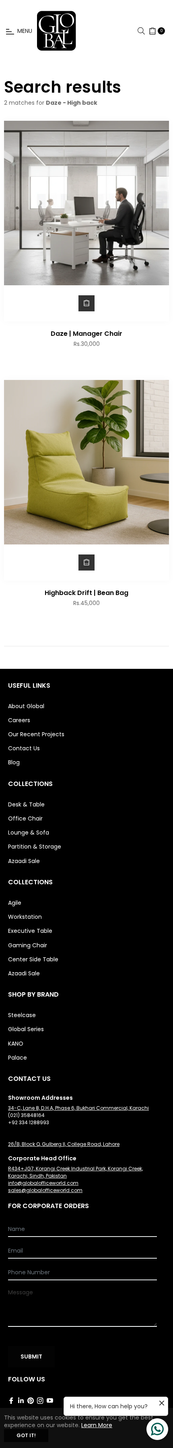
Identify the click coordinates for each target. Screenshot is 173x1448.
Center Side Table (33, 959)
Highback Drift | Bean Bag (86, 592)
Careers (19, 720)
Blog (14, 762)
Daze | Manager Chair (86, 333)
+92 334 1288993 (28, 1122)
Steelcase (22, 1015)
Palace (17, 1058)
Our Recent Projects (36, 734)
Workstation (25, 917)
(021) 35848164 (26, 1115)
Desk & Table (26, 804)
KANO (15, 1044)
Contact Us (24, 748)
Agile (14, 903)
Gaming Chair (27, 945)
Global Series (26, 1029)
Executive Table (30, 931)
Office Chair (25, 818)
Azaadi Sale (24, 861)
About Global (26, 706)
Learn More (96, 1425)
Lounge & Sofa (28, 833)
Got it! (26, 1435)
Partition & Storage (34, 847)
